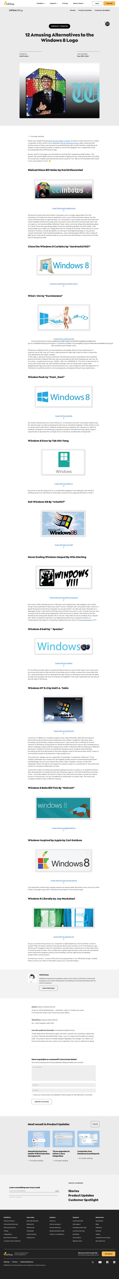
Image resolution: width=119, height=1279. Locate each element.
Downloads (99, 1221)
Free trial (109, 3)
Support (53, 3)
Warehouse (30, 1227)
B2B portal (30, 1224)
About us (53, 1221)
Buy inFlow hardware (10, 1237)
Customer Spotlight (102, 10)
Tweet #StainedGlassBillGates (63, 208)
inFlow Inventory (9, 1221)
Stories (72, 10)
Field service (31, 1237)
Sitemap (6, 1262)
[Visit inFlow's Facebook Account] (107, 1262)
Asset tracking (31, 1234)
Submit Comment (42, 1102)
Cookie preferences (26, 1262)
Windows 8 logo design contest (57, 141)
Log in (97, 3)
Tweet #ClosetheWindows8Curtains (64, 284)
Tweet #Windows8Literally (63, 937)
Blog (97, 1224)
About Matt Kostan (48, 988)
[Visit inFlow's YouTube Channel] (100, 1262)
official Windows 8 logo (69, 143)
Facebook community (103, 1237)
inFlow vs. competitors (57, 1234)
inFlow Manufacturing (11, 1224)
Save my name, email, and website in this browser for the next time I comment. (63, 1095)
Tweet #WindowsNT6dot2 (63, 731)
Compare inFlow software (12, 1241)
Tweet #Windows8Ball (64, 663)
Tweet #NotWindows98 (63, 545)
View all (95, 1124)
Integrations (8, 1234)
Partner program (55, 1224)
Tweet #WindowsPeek (63, 416)
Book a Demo (78, 3)
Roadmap (76, 1234)
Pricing (65, 3)
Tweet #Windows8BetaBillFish (64, 828)
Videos (98, 1234)
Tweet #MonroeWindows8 (63, 339)
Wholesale (30, 1231)
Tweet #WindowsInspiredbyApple (63, 880)
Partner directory (55, 1227)
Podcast (98, 1231)
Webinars (99, 1227)
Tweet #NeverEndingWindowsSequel (63, 597)
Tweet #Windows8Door (63, 484)
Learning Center (78, 1221)
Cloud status (77, 1237)
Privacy (14, 1262)
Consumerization (85, 620)
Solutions (40, 3)
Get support (77, 1224)
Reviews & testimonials (57, 1231)
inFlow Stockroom (10, 1227)
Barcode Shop (100, 1241)
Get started (108, 1254)
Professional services (79, 1227)
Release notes (77, 1241)
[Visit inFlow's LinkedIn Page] (114, 1262)
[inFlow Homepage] (9, 4)
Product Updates (85, 10)
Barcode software (32, 1221)
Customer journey (79, 1231)
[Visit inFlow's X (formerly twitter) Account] (93, 1262)
